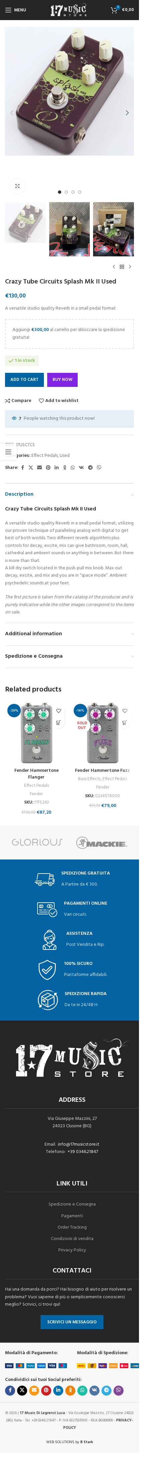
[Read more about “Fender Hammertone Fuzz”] (125, 722)
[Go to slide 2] (66, 192)
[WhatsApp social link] (73, 468)
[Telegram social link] (90, 468)
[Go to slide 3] (73, 192)
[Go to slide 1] (59, 192)
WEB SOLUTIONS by (69, 1442)
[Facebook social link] (22, 468)
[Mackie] (102, 842)
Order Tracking (72, 1227)
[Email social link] (39, 468)
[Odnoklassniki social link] (65, 468)
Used (65, 456)
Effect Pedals (44, 456)
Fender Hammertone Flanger (36, 774)
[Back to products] (122, 267)
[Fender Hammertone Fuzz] (102, 733)
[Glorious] (37, 842)
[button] (11, 112)
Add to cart (24, 379)
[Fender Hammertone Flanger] (36, 733)
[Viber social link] (99, 468)
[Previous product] (114, 267)
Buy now (62, 379)
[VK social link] (81, 468)
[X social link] (30, 468)
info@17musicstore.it (78, 1144)
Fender (36, 794)
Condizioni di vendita (72, 1239)
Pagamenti (72, 1216)
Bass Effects (89, 779)
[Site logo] (69, 10)
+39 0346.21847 (83, 1152)
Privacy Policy (72, 1250)
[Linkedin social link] (57, 468)
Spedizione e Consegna (72, 1204)
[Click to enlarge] (17, 186)
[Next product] (130, 267)
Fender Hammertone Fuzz (102, 770)
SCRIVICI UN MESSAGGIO (72, 1322)
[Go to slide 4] (79, 192)
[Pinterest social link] (48, 468)
